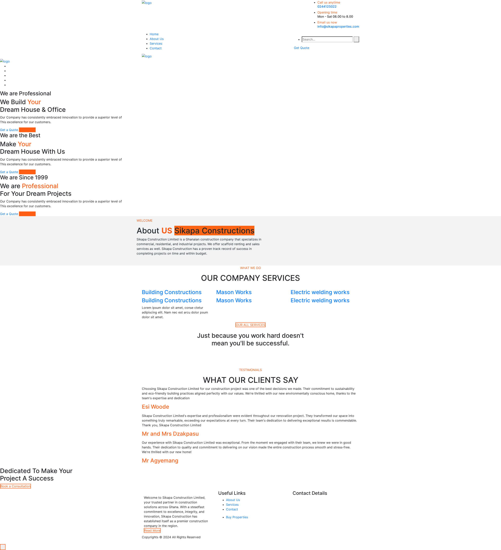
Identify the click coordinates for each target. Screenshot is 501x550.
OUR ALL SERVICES (250, 325)
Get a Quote (9, 130)
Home (154, 34)
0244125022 (327, 6)
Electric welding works (320, 292)
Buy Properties (237, 517)
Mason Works (234, 292)
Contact (156, 48)
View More (27, 130)
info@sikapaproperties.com (338, 26)
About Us (157, 39)
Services (156, 43)
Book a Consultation (15, 486)
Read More (152, 530)
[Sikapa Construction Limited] (147, 2)
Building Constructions (172, 292)
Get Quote (301, 48)
